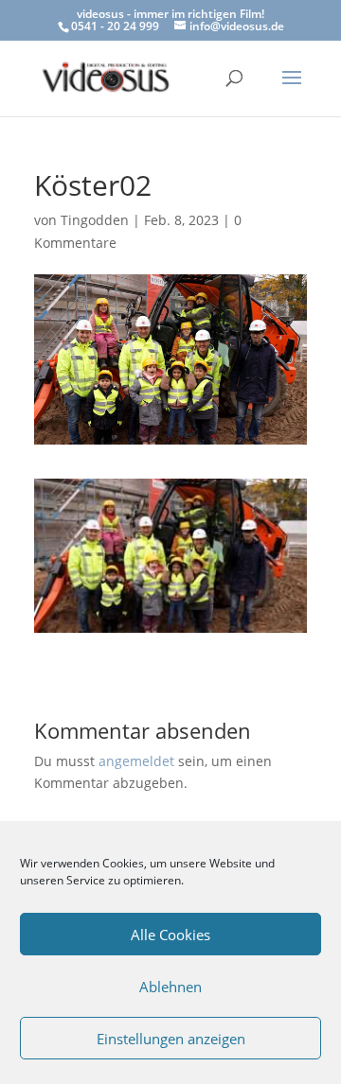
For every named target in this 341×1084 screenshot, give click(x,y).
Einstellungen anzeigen (171, 1038)
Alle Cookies (170, 934)
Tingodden (95, 220)
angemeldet (136, 761)
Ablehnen (170, 986)
